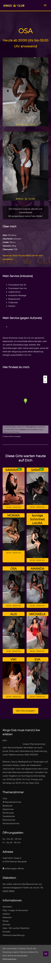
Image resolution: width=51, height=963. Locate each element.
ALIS (13, 614)
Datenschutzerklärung (13, 935)
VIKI (13, 659)
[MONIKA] (14, 534)
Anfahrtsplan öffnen (14, 868)
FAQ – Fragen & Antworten (15, 910)
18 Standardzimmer (12, 802)
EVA (37, 659)
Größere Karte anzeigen (12, 436)
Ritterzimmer (9, 820)
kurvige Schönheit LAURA (37, 519)
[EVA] (38, 678)
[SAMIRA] (14, 488)
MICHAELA (37, 614)
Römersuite (8, 813)
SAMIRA (11, 470)
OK (45, 954)
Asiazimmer (8, 809)
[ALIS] (14, 632)
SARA (35, 470)
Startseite (7, 907)
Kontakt (6, 932)
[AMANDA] (38, 587)
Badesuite (7, 806)
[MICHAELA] (38, 632)
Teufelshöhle (9, 816)
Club (5, 798)
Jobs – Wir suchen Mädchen (16, 928)
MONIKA (13, 515)
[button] (25, 711)
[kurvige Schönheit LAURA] (38, 541)
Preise (5, 921)
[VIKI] (14, 678)
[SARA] (38, 488)
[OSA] (14, 587)
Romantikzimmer (11, 823)
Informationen (9, 959)
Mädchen (7, 917)
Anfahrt (6, 914)
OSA (13, 568)
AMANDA (37, 568)
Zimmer (6, 924)
